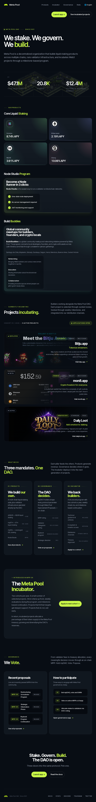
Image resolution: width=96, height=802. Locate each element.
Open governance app (63, 718)
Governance (68, 5)
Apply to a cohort (76, 550)
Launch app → (59, 14)
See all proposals (16, 729)
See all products (15, 545)
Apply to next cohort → (70, 604)
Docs (50, 796)
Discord (67, 796)
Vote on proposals (46, 548)
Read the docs (57, 774)
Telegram (78, 796)
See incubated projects (80, 14)
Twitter (88, 796)
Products (45, 5)
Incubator (56, 5)
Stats (79, 5)
